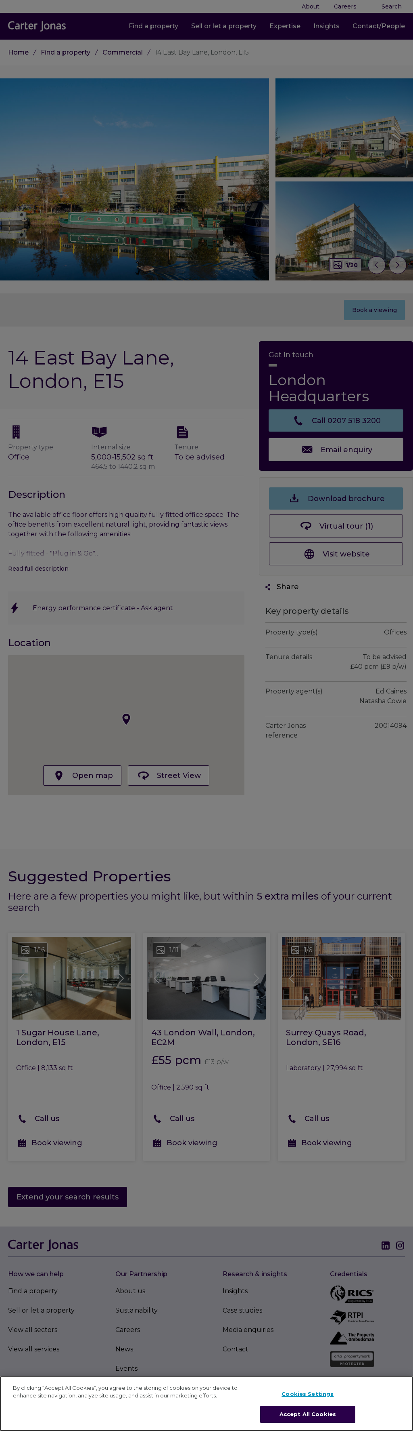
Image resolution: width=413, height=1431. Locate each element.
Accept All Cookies (308, 1414)
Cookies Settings (308, 1394)
